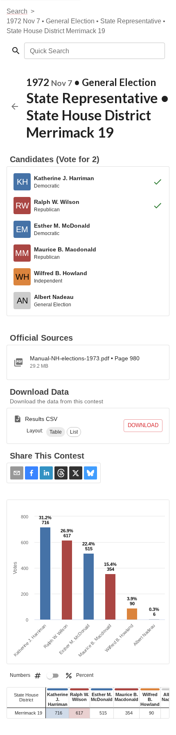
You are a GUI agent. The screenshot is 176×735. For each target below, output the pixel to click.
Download (143, 425)
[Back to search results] (15, 106)
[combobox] (94, 51)
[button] (55, 432)
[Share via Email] (16, 472)
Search (17, 11)
